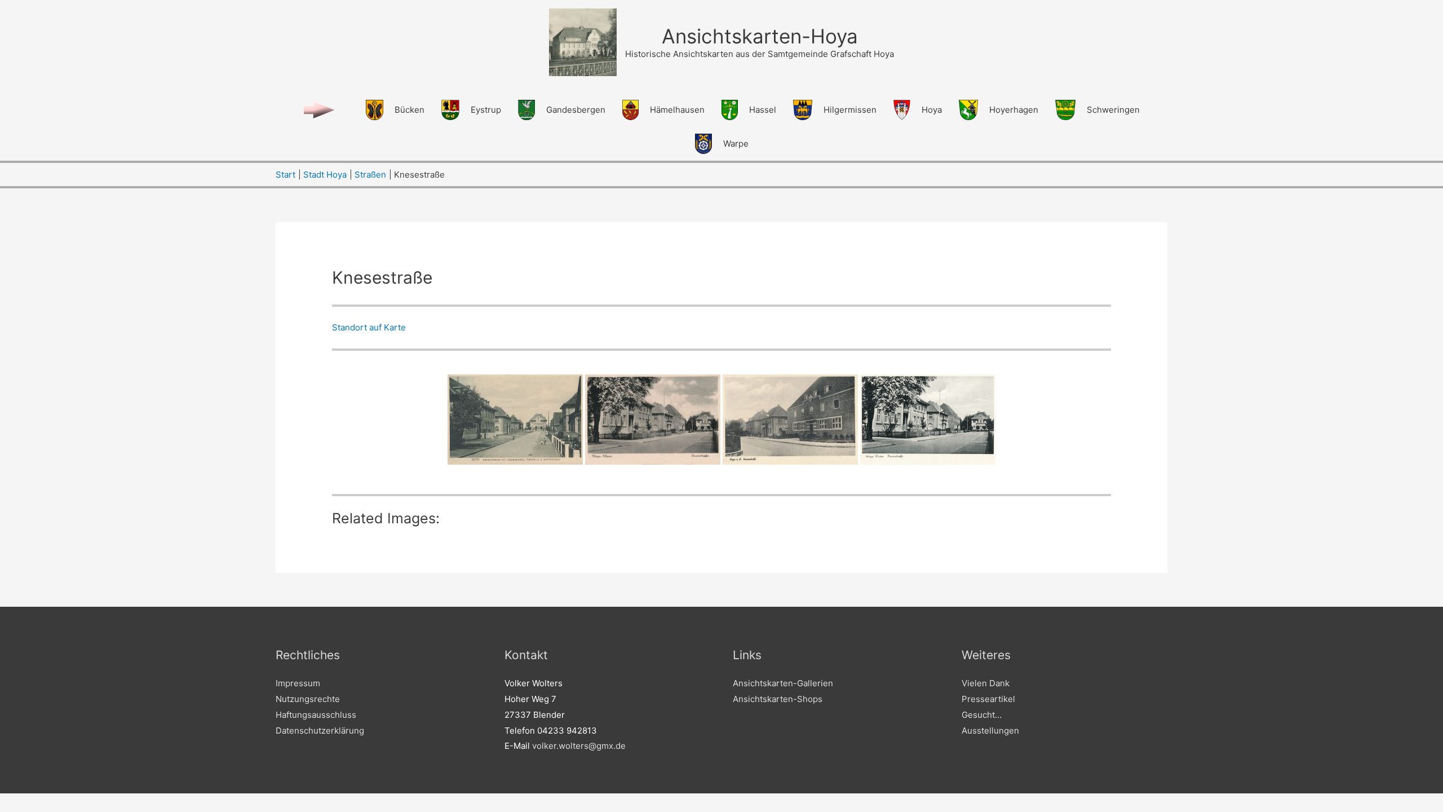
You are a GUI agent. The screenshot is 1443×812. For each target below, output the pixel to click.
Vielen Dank (986, 683)
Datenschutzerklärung (320, 730)
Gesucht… (982, 714)
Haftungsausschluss (316, 714)
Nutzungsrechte (308, 699)
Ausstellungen (990, 730)
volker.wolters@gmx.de (579, 745)
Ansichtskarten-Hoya (760, 36)
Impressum (298, 683)
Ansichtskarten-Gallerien (783, 683)
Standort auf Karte (369, 327)
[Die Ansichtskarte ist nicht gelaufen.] (652, 419)
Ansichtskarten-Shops (777, 699)
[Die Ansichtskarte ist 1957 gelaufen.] (927, 419)
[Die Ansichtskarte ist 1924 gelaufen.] (515, 419)
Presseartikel (988, 699)
